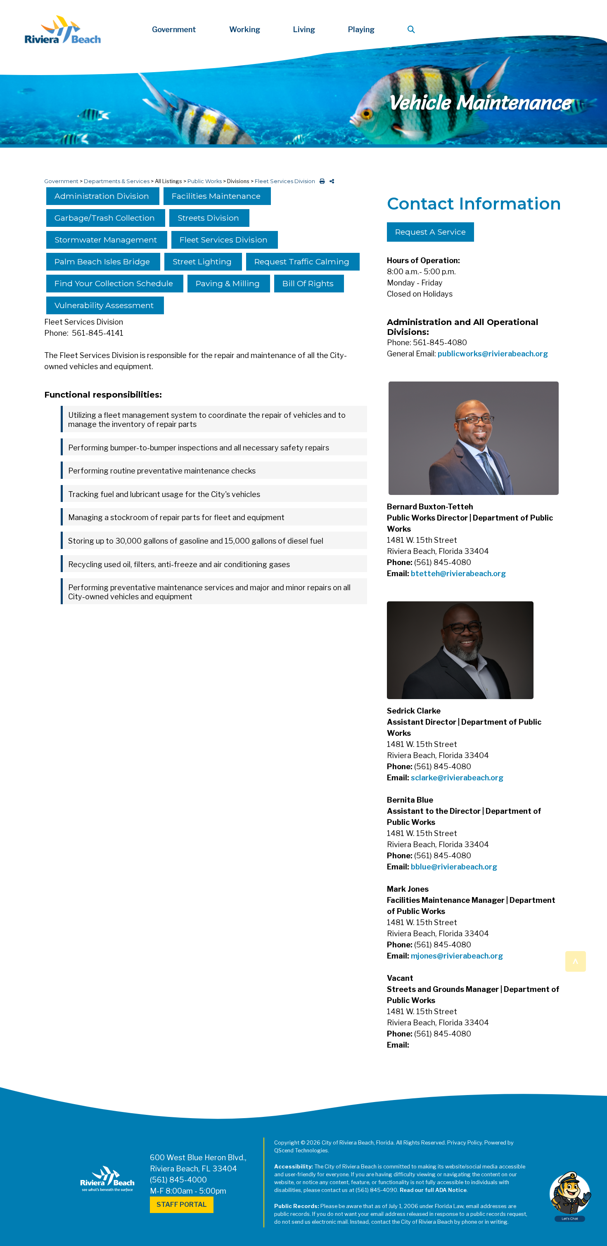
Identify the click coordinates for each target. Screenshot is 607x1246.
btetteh (425, 573)
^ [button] (575, 961)
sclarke (424, 777)
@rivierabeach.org (473, 573)
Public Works (204, 181)
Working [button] (244, 29)
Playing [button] (361, 29)
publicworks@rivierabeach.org (493, 353)
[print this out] (320, 181)
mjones (424, 956)
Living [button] (304, 29)
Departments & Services (116, 181)
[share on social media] (330, 181)
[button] (413, 29)
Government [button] (174, 29)
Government (61, 181)
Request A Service (430, 232)
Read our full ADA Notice (433, 1190)
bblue (421, 866)
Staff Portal (181, 1204)
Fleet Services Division (285, 181)
